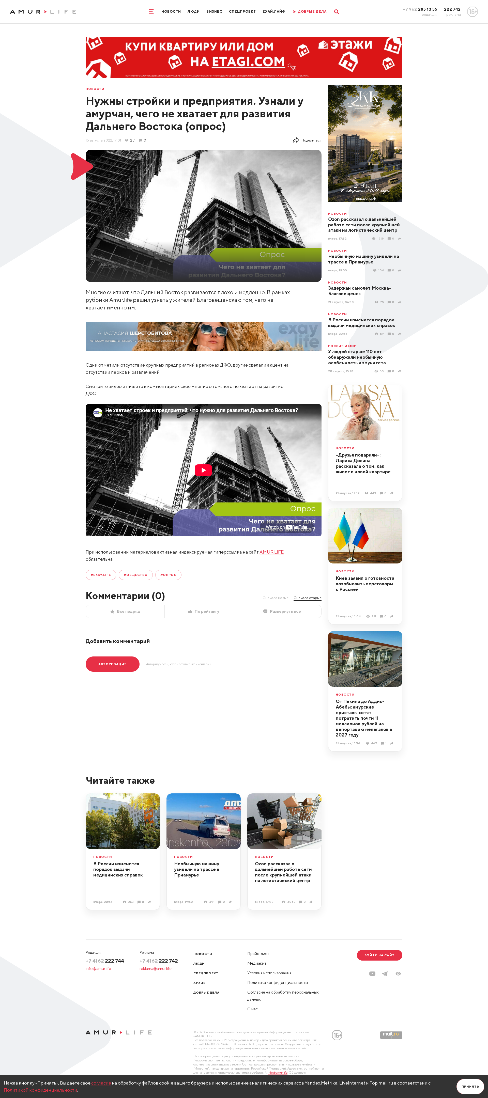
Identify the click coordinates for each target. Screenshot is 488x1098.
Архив (199, 983)
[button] (398, 974)
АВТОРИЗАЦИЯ (112, 664)
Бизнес (214, 11)
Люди (194, 11)
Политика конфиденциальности (277, 982)
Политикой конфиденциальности (40, 1090)
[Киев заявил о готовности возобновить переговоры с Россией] (392, 616)
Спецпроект (242, 11)
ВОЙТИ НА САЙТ (379, 955)
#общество (136, 575)
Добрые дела (206, 992)
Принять (470, 1086)
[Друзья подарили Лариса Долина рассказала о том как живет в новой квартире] (392, 493)
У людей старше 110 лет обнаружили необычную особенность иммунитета (357, 357)
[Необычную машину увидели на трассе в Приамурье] (400, 270)
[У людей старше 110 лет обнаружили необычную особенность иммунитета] (400, 371)
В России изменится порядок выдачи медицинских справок (361, 322)
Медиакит (257, 963)
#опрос (168, 575)
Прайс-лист (258, 953)
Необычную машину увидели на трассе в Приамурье (363, 259)
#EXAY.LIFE (101, 575)
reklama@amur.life (156, 968)
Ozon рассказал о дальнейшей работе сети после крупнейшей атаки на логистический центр (364, 224)
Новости (171, 11)
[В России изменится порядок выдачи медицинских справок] (400, 334)
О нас (252, 1009)
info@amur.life (98, 968)
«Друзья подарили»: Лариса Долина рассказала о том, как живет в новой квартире (363, 463)
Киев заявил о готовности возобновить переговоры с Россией (365, 583)
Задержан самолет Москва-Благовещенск (359, 290)
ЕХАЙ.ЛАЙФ (274, 11)
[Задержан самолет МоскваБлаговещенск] (400, 302)
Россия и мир (342, 346)
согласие (101, 1083)
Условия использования (269, 972)
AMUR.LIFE (272, 552)
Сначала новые (275, 598)
